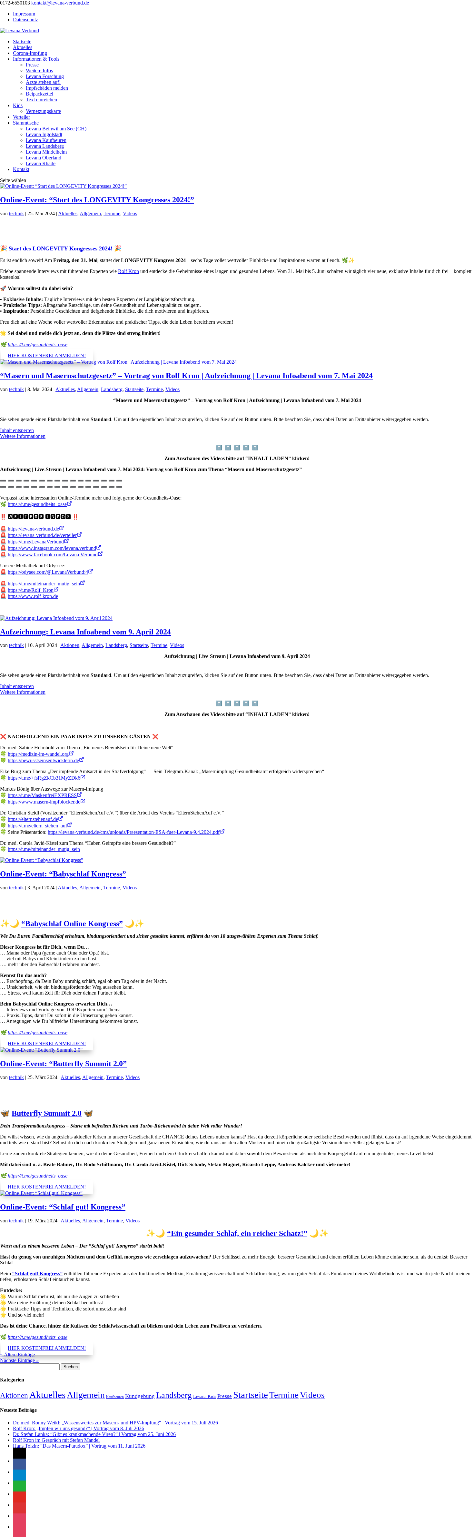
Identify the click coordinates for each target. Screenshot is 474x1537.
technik (16, 213)
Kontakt (21, 169)
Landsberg (112, 389)
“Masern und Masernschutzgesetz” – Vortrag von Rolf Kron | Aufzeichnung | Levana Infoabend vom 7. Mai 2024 (186, 375)
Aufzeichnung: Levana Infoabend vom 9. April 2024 (85, 632)
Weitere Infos (39, 70)
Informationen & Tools (36, 59)
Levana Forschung (45, 76)
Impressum (24, 13)
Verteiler (21, 117)
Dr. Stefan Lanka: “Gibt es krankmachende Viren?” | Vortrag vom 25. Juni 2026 (94, 1434)
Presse (32, 64)
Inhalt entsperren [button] (17, 430)
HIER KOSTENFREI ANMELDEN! (47, 355)
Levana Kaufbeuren (46, 140)
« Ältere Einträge (17, 1354)
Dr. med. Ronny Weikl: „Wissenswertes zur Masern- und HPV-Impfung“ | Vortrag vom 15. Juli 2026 (115, 1422)
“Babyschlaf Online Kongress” (72, 923)
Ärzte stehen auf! (43, 82)
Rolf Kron (128, 271)
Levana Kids (204, 1396)
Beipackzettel (39, 93)
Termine (112, 213)
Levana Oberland (43, 157)
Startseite (22, 41)
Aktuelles (22, 47)
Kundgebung (140, 1396)
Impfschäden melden (47, 88)
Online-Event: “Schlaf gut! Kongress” (62, 1207)
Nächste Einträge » (19, 1360)
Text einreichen (41, 99)
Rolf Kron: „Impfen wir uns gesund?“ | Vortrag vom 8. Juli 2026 (78, 1428)
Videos (130, 213)
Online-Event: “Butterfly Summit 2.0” (63, 1063)
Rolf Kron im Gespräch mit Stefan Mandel (56, 1440)
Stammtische (26, 123)
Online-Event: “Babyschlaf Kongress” (63, 874)
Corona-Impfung (30, 53)
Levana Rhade (40, 163)
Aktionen (69, 645)
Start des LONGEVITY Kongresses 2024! (61, 248)
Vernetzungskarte (43, 111)
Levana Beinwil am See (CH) (56, 128)
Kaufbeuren (115, 1397)
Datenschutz (25, 19)
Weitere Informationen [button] (22, 436)
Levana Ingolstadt (44, 134)
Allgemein (90, 213)
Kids (18, 105)
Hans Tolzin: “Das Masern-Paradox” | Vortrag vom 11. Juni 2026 (79, 1446)
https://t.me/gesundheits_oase (37, 344)
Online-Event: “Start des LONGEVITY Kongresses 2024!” (97, 200)
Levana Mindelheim (46, 152)
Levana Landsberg (45, 146)
